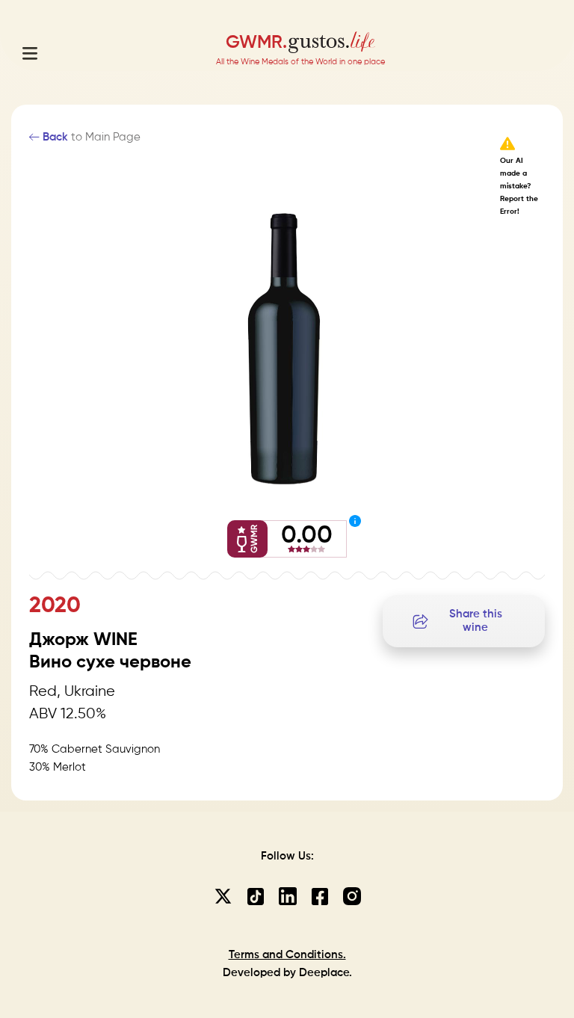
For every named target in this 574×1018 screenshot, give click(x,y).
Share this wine (475, 620)
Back (54, 137)
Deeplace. (325, 972)
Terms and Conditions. (287, 954)
